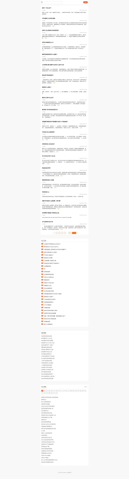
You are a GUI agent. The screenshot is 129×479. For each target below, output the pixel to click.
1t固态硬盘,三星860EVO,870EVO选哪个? (55, 249)
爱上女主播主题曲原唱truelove (49, 460)
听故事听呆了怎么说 (46, 338)
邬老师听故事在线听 (46, 336)
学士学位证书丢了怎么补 (48, 156)
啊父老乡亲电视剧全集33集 (48, 428)
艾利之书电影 (45, 457)
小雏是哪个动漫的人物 (50, 260)
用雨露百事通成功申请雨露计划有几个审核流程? (55, 121)
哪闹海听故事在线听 (46, 347)
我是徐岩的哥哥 (46, 168)
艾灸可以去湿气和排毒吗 (47, 406)
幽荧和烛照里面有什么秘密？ (50, 54)
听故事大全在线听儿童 (47, 369)
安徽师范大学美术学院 (47, 451)
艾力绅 (43, 430)
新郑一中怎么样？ (47, 8)
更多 (86, 386)
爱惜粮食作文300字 (46, 453)
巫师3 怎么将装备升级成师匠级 (50, 30)
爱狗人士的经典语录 (46, 433)
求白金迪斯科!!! (48, 288)
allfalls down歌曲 (45, 455)
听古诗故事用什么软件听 (47, 376)
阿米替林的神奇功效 (46, 413)
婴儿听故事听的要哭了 (47, 374)
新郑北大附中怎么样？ (48, 97)
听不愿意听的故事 (46, 371)
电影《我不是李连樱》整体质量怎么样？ (55, 316)
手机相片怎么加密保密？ (48, 132)
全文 (53, 26)
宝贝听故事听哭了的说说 (47, 356)
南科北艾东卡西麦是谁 (50, 318)
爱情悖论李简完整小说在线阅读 (49, 397)
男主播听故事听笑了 (46, 354)
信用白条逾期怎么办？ (48, 42)
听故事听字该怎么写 (46, 351)
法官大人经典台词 (49, 277)
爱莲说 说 (43, 419)
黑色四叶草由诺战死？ (48, 75)
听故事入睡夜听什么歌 (47, 349)
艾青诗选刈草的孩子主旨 (47, 442)
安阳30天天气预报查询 (47, 444)
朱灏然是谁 (47, 321)
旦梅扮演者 (47, 307)
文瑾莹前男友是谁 (49, 274)
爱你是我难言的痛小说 (47, 408)
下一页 (74, 232)
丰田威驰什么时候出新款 (48, 18)
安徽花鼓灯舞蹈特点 (46, 426)
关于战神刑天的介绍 (47, 221)
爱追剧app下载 (45, 446)
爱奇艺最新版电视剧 (46, 448)
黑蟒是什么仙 (47, 285)
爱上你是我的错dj (46, 401)
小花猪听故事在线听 (46, 365)
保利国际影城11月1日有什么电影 (53, 293)
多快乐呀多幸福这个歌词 (50, 310)
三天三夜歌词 (47, 305)
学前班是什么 (45, 192)
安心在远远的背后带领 (47, 439)
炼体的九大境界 (48, 257)
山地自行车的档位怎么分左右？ (52, 244)
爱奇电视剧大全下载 (46, 417)
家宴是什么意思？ (47, 87)
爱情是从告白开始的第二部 (48, 415)
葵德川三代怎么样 (49, 282)
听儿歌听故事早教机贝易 (47, 358)
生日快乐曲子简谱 (49, 291)
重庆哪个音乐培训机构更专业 (50, 109)
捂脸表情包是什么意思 (48, 180)
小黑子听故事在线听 (46, 360)
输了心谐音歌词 (48, 324)
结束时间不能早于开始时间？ (52, 263)
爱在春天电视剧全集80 (47, 462)
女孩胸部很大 (47, 266)
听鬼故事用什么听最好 (47, 363)
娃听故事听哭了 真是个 (47, 345)
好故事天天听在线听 (46, 367)
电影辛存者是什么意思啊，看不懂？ (51, 200)
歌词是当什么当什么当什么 (51, 246)
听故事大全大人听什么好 (47, 342)
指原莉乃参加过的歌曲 (50, 313)
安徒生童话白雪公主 (46, 437)
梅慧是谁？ (47, 280)
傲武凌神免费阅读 (46, 422)
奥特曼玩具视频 (45, 404)
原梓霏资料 (47, 271)
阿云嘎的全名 (45, 410)
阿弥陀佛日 (44, 435)
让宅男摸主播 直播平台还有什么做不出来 (53, 64)
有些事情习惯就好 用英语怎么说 (50, 212)
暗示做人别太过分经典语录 (48, 424)
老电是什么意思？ (49, 296)
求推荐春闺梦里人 (49, 302)
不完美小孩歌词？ (49, 255)
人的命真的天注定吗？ (50, 299)
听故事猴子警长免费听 (47, 340)
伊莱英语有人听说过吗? (48, 144)
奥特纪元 (43, 399)
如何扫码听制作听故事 (47, 378)
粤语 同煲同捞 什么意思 (50, 252)
